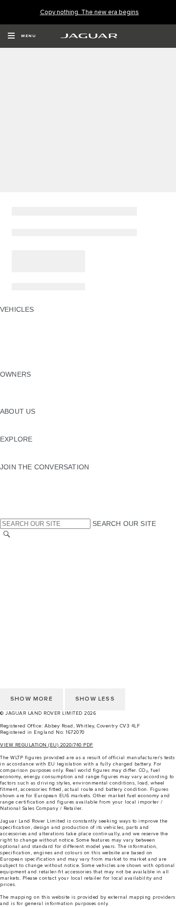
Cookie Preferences (31, 609)
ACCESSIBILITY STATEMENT (47, 600)
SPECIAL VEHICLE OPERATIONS (53, 337)
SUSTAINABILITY (28, 430)
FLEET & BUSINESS (32, 346)
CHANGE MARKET (30, 544)
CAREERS (16, 554)
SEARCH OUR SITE (124, 523)
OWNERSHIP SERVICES (39, 383)
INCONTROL (21, 393)
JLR (6, 420)
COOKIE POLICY (27, 591)
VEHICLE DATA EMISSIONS (44, 356)
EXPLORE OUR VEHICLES (43, 328)
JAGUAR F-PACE (27, 318)
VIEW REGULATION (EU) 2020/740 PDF (46, 745)
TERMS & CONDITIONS (38, 563)
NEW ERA (16, 365)
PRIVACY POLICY (28, 581)
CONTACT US (22, 572)
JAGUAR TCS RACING (36, 448)
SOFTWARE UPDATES (36, 402)
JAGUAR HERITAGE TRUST (45, 458)
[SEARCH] (7, 534)
